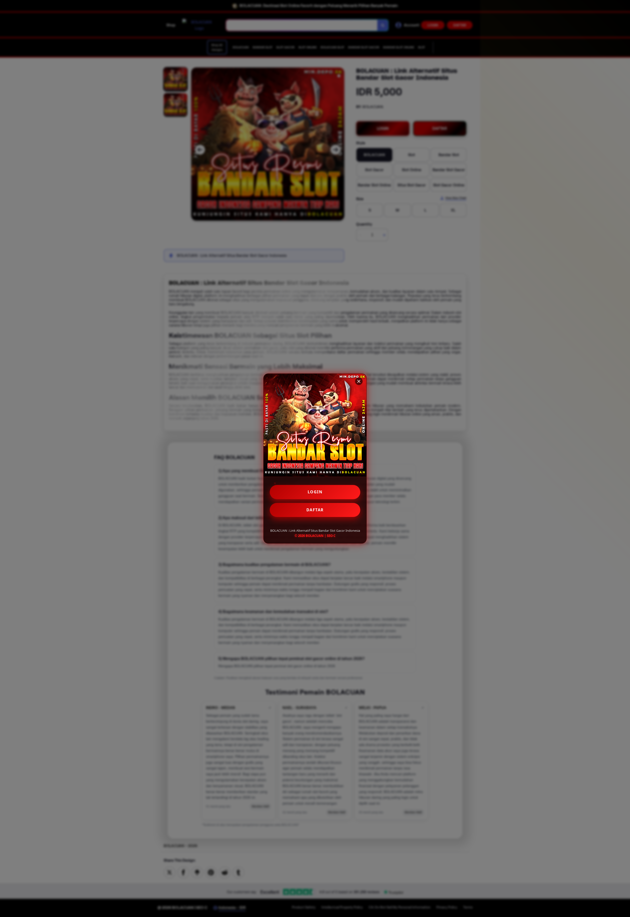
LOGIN (315, 492)
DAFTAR (315, 510)
